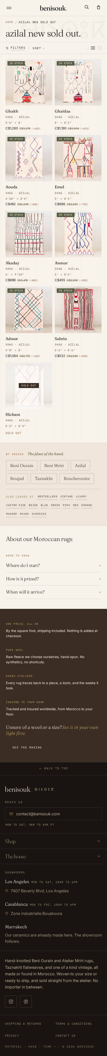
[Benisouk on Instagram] (11, 1002)
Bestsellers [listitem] (47, 496)
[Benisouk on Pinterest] (26, 1002)
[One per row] (100, 48)
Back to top (56, 768)
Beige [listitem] (33, 505)
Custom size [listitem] (16, 505)
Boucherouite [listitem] (77, 478)
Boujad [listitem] (17, 478)
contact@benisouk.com (38, 813)
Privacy (12, 1035)
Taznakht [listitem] (44, 478)
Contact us (65, 1035)
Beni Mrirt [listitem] (54, 465)
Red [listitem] (76, 505)
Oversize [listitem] (39, 513)
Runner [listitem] (11, 513)
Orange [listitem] (86, 505)
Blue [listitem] (44, 505)
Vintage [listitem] (66, 496)
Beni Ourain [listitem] (21, 465)
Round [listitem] (24, 513)
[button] (86, 6)
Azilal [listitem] (80, 465)
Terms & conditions (73, 1023)
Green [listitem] (55, 505)
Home (9, 22)
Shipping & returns (23, 1023)
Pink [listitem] (66, 505)
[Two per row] (93, 48)
